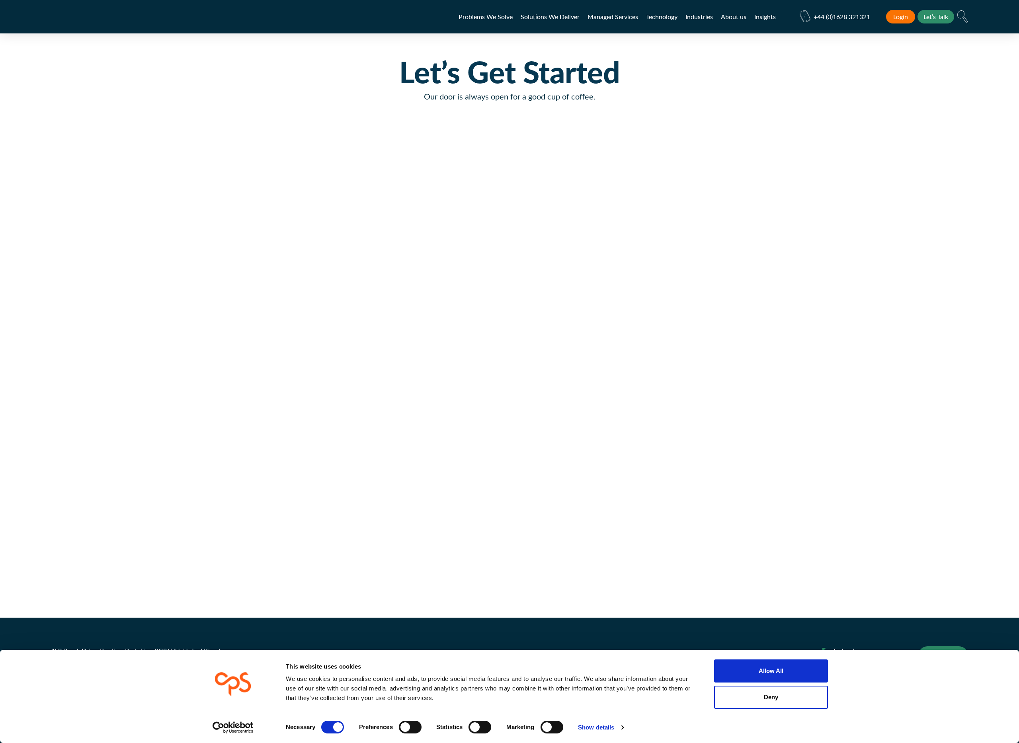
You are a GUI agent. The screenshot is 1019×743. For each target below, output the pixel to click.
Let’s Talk (935, 16)
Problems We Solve (486, 16)
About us (733, 16)
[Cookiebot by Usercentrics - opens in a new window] (233, 727)
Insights (765, 16)
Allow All (771, 670)
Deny (771, 697)
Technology (661, 16)
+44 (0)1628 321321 (842, 16)
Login (900, 16)
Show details (596, 727)
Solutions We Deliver (550, 16)
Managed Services (613, 16)
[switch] (410, 727)
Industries (699, 16)
